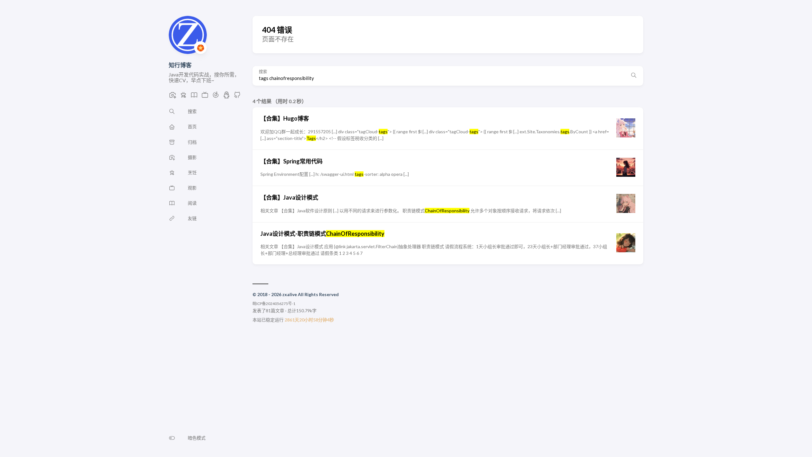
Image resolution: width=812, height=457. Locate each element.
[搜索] (633, 76)
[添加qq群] (226, 97)
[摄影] (172, 97)
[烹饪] (183, 97)
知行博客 (180, 65)
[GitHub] (237, 97)
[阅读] (194, 97)
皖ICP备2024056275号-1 (273, 303)
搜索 (263, 71)
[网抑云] (215, 97)
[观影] (205, 97)
